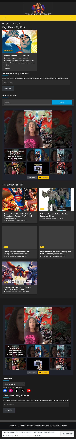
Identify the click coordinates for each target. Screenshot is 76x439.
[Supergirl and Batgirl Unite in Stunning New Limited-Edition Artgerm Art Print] (56, 237)
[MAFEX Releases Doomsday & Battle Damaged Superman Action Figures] (19, 237)
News (5, 209)
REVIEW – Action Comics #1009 (16, 55)
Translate (18, 387)
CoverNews (53, 425)
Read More (7, 68)
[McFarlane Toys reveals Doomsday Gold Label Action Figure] (56, 199)
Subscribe (8, 88)
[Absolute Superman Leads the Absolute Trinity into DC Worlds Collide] (19, 273)
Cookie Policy (38, 436)
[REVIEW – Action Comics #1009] (19, 41)
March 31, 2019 (23, 58)
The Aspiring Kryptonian (11, 58)
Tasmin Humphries (9, 220)
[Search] (71, 17)
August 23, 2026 (21, 220)
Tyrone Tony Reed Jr (47, 256)
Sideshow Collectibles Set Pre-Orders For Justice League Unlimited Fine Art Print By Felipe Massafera (18, 216)
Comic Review (8, 50)
